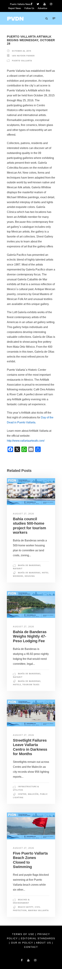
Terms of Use (23, 934)
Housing (30, 576)
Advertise (42, 8)
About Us (44, 942)
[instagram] (51, 4)
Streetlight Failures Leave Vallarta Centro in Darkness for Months (30, 747)
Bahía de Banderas (29, 565)
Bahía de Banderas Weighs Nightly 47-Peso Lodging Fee (29, 636)
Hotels (17, 684)
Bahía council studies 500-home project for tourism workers (29, 526)
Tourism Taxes (30, 684)
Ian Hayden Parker (23, 55)
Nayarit (17, 568)
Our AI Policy (22, 942)
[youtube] (44, 4)
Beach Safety (25, 907)
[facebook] (31, 4)
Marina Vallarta (38, 910)
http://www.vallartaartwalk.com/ (25, 440)
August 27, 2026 (23, 513)
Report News (14, 8)
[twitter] (38, 4)
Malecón (33, 794)
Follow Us (29, 8)
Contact (31, 947)
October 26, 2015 (21, 51)
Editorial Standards (38, 938)
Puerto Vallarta (22, 60)
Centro (22, 794)
